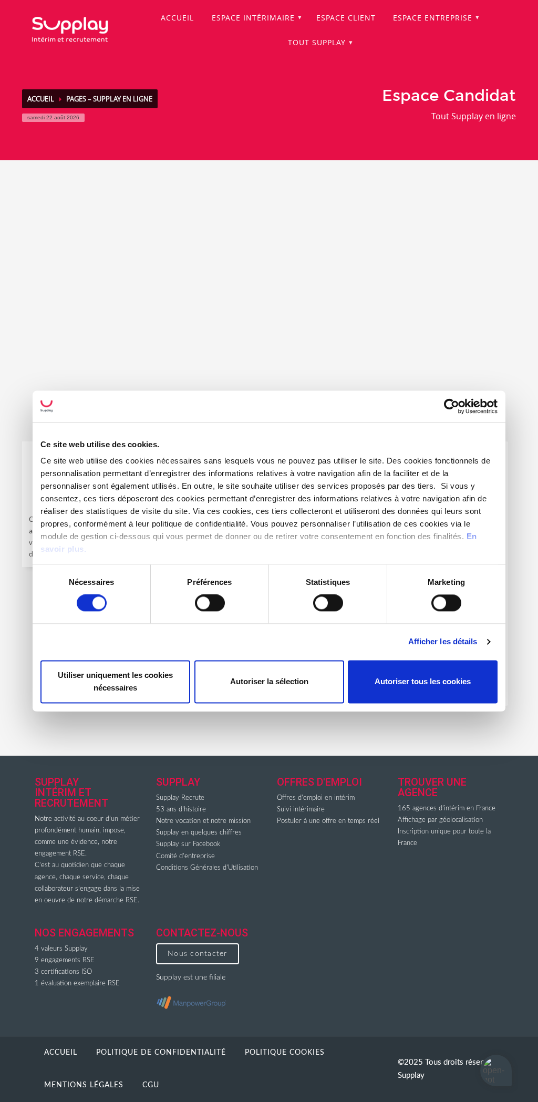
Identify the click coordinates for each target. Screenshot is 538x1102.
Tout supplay (317, 42)
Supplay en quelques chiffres (199, 832)
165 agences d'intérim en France (446, 808)
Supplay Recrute (180, 798)
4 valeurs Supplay (61, 948)
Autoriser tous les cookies (423, 681)
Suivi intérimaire (301, 809)
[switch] (210, 603)
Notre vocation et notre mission (203, 821)
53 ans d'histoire (181, 809)
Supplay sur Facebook (188, 844)
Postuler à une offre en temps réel (328, 821)
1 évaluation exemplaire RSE (77, 983)
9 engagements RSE (65, 960)
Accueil (177, 18)
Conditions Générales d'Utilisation (207, 867)
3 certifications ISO (63, 972)
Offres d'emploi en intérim (316, 798)
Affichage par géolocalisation (440, 820)
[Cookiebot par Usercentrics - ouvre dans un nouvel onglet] (452, 406)
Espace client (346, 18)
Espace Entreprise (432, 18)
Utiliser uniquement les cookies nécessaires (115, 681)
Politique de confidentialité (161, 1052)
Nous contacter (197, 953)
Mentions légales (83, 1085)
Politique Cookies (285, 1052)
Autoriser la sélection (269, 681)
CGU (150, 1085)
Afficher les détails (443, 641)
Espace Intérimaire (253, 18)
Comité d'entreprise (185, 856)
